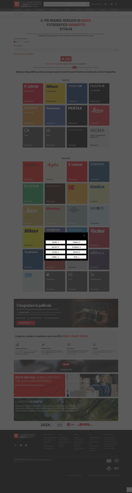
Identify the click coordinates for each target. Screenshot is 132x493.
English (75, 252)
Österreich (75, 247)
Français (75, 242)
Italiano (54, 242)
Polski (75, 257)
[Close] (84, 235)
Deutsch (54, 247)
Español (54, 257)
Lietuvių (54, 252)
